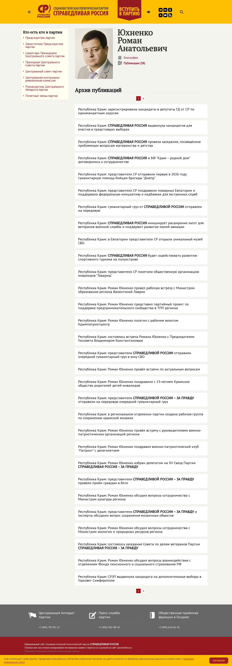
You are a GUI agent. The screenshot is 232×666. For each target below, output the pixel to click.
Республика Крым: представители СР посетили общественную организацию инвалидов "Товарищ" (138, 273)
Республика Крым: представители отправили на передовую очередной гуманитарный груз (136, 400)
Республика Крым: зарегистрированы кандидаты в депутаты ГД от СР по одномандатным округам (136, 111)
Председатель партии (40, 38)
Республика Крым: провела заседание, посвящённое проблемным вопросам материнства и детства (139, 143)
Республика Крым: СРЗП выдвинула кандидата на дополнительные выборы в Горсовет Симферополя (139, 578)
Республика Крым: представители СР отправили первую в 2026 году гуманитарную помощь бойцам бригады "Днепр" (132, 176)
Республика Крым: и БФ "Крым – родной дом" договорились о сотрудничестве (134, 160)
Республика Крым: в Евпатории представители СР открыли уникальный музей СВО (140, 241)
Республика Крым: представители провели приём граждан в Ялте (136, 481)
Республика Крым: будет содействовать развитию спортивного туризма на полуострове (137, 257)
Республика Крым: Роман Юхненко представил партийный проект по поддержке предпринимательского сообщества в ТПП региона (133, 306)
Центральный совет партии (43, 71)
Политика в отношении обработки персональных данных (52, 651)
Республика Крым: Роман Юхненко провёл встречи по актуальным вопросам (139, 369)
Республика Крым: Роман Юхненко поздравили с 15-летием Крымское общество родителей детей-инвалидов (134, 383)
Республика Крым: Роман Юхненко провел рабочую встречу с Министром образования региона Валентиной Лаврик (136, 290)
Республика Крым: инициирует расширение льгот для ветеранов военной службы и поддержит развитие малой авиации (141, 225)
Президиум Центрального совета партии (42, 63)
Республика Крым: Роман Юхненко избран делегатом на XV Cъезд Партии (137, 465)
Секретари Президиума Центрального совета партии (45, 54)
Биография (131, 57)
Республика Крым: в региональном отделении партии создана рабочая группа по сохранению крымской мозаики (140, 416)
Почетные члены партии (41, 96)
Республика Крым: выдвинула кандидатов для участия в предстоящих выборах (135, 127)
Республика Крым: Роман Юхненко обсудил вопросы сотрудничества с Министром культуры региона (134, 497)
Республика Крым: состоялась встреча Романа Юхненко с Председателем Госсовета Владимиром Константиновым (136, 338)
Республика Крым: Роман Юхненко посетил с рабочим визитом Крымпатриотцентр (128, 322)
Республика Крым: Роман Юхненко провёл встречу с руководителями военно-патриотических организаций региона (139, 432)
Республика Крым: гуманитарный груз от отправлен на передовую (140, 208)
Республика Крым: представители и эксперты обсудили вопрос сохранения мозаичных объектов (137, 513)
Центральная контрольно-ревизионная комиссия (42, 79)
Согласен (219, 660)
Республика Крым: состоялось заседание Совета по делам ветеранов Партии (139, 546)
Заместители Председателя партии (44, 45)
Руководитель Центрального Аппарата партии (44, 88)
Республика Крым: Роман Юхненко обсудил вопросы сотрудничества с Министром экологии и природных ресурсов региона (134, 530)
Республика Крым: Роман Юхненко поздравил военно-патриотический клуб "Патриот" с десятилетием (138, 448)
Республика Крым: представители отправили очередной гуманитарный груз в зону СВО (134, 355)
